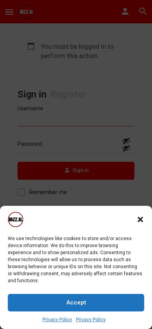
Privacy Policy (57, 319)
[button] (140, 219)
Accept (76, 302)
